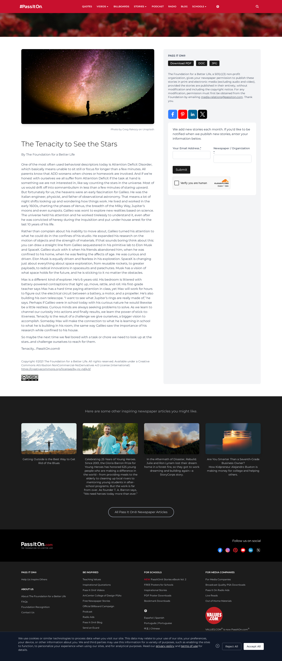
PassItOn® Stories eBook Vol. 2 (165, 579)
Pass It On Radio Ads (217, 590)
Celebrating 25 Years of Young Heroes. (110, 459)
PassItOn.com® (48, 348)
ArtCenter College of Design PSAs (102, 595)
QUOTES (87, 6)
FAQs (24, 601)
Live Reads (211, 595)
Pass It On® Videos (94, 590)
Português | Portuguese (158, 623)
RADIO (172, 6)
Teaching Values (92, 579)
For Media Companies (218, 579)
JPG (214, 63)
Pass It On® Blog (92, 622)
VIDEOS (101, 6)
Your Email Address (187, 148)
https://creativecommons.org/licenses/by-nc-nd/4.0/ (56, 369)
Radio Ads (88, 617)
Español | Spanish (154, 617)
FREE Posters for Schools (158, 584)
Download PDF (180, 63)
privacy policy (165, 646)
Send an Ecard (91, 627)
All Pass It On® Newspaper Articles (141, 512)
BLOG (184, 6)
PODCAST (158, 6)
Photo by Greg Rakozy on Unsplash (132, 129)
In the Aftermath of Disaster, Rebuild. (172, 459)
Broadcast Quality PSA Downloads (225, 584)
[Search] (257, 6)
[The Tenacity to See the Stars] (87, 86)
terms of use (189, 646)
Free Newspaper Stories (96, 600)
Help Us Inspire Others (34, 579)
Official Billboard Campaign (98, 606)
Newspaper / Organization (232, 150)
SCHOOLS (198, 6)
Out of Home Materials (218, 600)
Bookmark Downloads (157, 600)
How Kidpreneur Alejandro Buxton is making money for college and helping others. (233, 470)
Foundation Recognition (35, 607)
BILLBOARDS (121, 6)
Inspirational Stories (155, 590)
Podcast (87, 611)
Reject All (231, 646)
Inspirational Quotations (97, 584)
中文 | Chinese (152, 628)
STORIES (139, 6)
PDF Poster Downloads (157, 595)
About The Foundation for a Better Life (43, 596)
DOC (201, 63)
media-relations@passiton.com (222, 97)
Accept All (254, 646)
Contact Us (27, 612)
